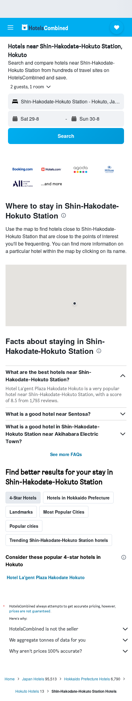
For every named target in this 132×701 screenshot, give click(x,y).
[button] (10, 27)
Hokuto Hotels (27, 691)
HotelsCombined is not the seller (43, 629)
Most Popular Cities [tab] (63, 512)
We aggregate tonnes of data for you (47, 640)
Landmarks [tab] (21, 512)
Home (10, 678)
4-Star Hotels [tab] (23, 498)
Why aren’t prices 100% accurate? (45, 651)
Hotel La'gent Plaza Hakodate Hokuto (46, 577)
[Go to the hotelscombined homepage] (45, 27)
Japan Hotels (33, 678)
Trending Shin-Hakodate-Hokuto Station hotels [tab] (59, 540)
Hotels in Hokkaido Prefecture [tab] (78, 498)
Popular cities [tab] (24, 526)
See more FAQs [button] (66, 454)
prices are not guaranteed (29, 611)
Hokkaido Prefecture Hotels (87, 678)
